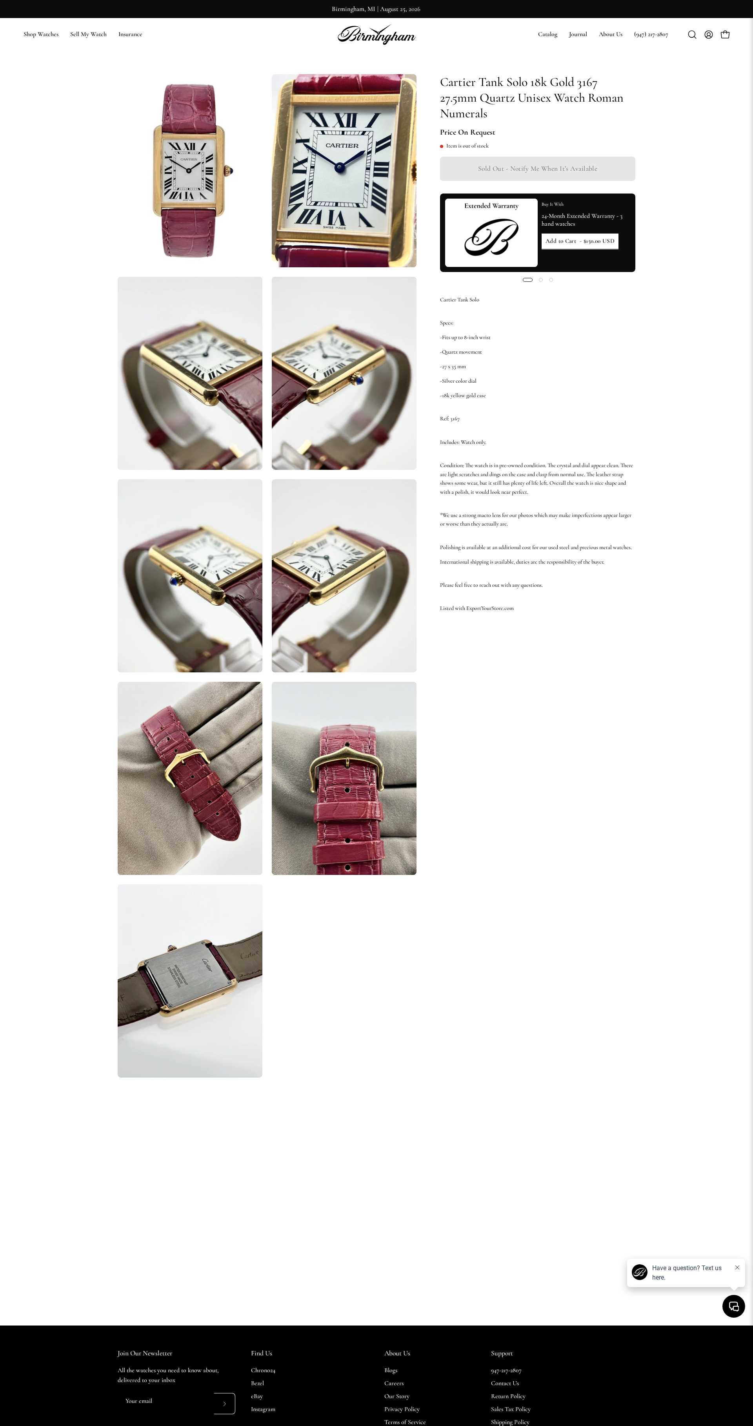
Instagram (263, 1409)
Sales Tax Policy (511, 1409)
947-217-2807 (506, 1370)
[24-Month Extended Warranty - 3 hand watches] (491, 233)
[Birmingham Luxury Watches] (376, 34)
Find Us (261, 1353)
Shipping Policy (510, 1422)
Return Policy (508, 1396)
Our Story (396, 1396)
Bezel (257, 1383)
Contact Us (505, 1383)
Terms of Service (405, 1422)
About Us (397, 1353)
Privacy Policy (402, 1409)
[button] (547, 34)
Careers (394, 1383)
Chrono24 (263, 1370)
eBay (257, 1396)
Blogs (390, 1370)
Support (502, 1353)
